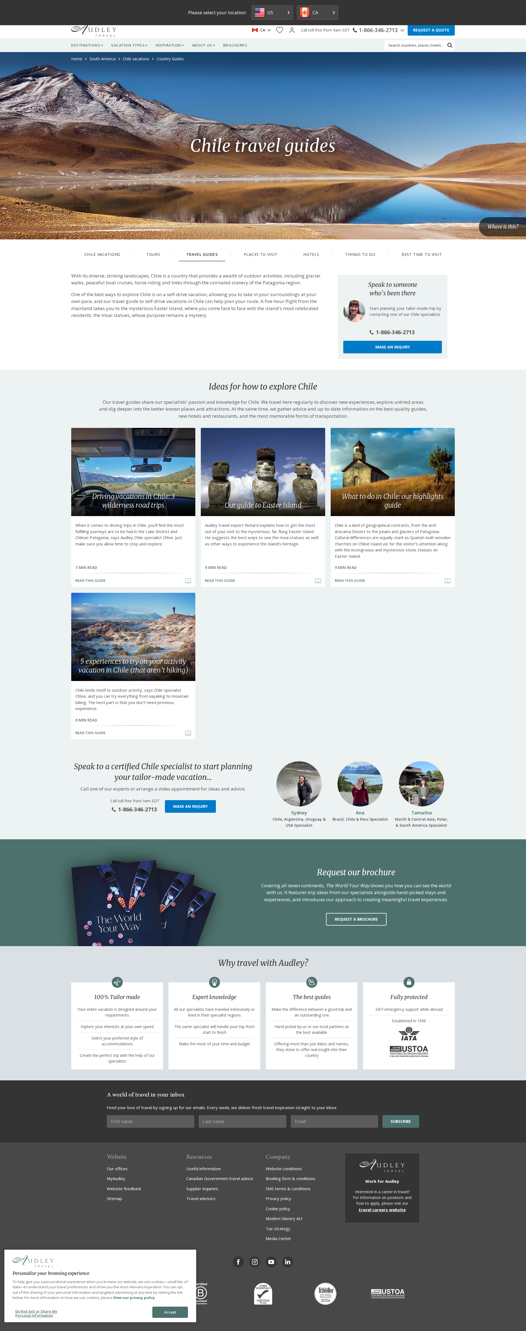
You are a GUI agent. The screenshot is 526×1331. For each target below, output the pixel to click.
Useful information (203, 1168)
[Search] (450, 45)
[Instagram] (254, 1261)
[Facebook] (238, 1261)
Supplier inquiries (202, 1188)
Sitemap (114, 1198)
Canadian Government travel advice (219, 1178)
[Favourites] (279, 30)
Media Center (278, 1238)
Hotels (311, 254)
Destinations (85, 45)
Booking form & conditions (290, 1178)
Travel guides (202, 254)
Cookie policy (278, 1208)
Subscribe (401, 1121)
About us (202, 45)
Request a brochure (356, 919)
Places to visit (261, 254)
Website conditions (284, 1168)
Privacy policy (278, 1198)
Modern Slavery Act (284, 1218)
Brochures (235, 45)
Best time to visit (422, 254)
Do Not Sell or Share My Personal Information (36, 1313)
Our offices (117, 1168)
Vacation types (128, 45)
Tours (153, 254)
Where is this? (503, 227)
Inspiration (168, 45)
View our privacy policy (134, 1297)
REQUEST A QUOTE (431, 30)
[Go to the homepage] (93, 30)
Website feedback (124, 1188)
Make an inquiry (392, 347)
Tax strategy (278, 1228)
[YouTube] (271, 1261)
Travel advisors (201, 1198)
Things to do (360, 254)
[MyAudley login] (291, 30)
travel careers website (382, 1209)
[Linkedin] (287, 1261)
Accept (170, 1312)
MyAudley (116, 1178)
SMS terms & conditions (288, 1188)
